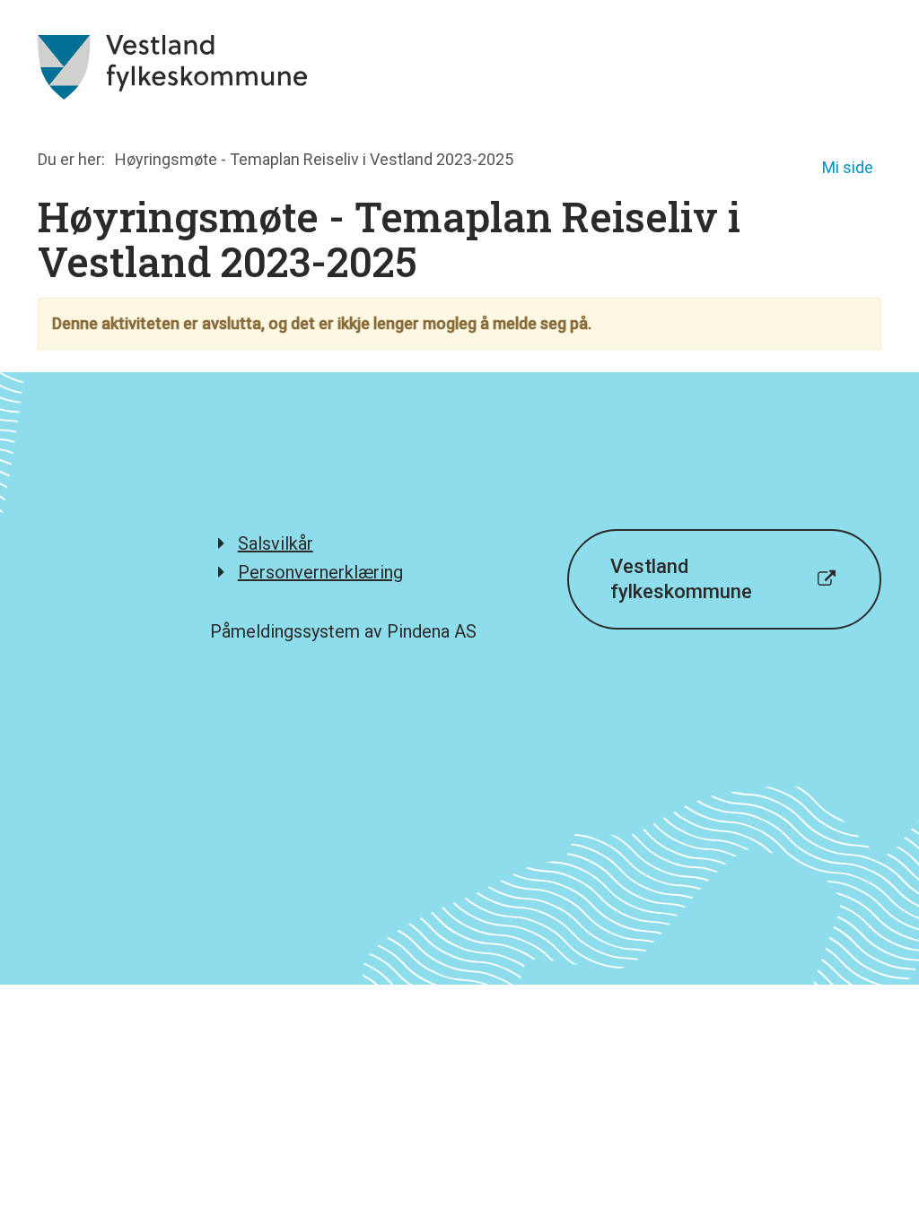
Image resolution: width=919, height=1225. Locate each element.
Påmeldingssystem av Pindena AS (343, 631)
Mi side (847, 167)
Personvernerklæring (320, 572)
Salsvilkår (275, 543)
